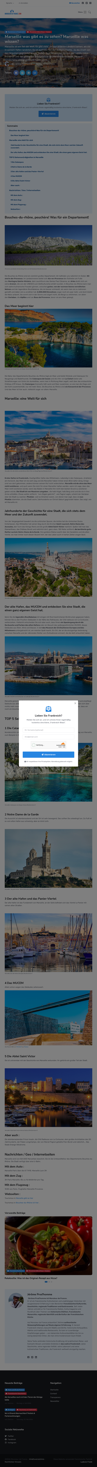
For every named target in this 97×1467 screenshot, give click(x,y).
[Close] (75, 703)
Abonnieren (49, 754)
